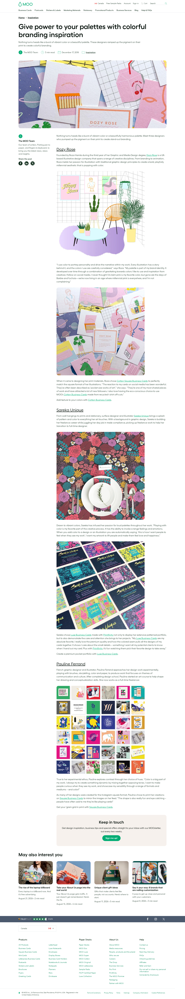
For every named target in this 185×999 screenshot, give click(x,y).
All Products (23, 945)
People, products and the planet (122, 952)
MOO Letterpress (86, 966)
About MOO (114, 945)
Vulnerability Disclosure (149, 975)
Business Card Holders (58, 959)
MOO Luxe (83, 952)
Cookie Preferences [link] (158, 993)
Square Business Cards (28, 952)
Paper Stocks (84, 945)
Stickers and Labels (26, 966)
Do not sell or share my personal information (152, 970)
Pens (50, 973)
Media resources (116, 948)
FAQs (141, 955)
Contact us (143, 945)
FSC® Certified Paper (87, 973)
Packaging (113, 980)
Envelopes (53, 952)
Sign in (136, 3)
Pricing (142, 948)
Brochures (23, 969)
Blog (136, 10)
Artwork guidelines (147, 959)
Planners (52, 969)
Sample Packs (84, 969)
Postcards (39, 10)
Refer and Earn (145, 966)
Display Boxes (54, 955)
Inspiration (33, 17)
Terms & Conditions (94, 993)
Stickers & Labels (53, 10)
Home (21, 17)
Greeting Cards (25, 976)
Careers (112, 959)
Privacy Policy (108, 993)
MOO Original (85, 962)
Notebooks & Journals (58, 962)
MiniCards (23, 955)
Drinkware (53, 976)
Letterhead (53, 945)
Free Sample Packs (113, 3)
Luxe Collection (85, 976)
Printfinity (113, 973)
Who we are (114, 955)
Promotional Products (104, 10)
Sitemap (127, 993)
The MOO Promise (116, 976)
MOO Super (84, 955)
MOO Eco (83, 948)
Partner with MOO (116, 983)
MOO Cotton (84, 959)
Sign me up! (111, 838)
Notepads (53, 966)
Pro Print (112, 969)
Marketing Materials (72, 10)
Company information (140, 993)
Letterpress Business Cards (29, 959)
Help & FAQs (146, 10)
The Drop (113, 962)
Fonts (118, 993)
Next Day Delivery (146, 952)
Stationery (87, 10)
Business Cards (25, 10)
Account (127, 3)
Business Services (124, 10)
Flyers (21, 973)
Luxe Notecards (55, 948)
